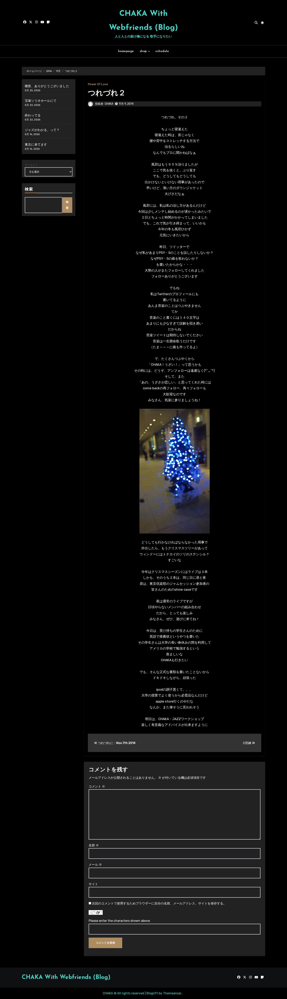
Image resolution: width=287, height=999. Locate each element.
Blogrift (152, 993)
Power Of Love (98, 84)
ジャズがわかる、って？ (42, 130)
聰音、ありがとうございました (47, 86)
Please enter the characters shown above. (120, 921)
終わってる (33, 115)
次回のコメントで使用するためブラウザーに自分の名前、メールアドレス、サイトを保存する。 (159, 903)
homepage (126, 51)
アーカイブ (31, 165)
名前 (94, 845)
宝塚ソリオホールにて (40, 101)
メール (95, 864)
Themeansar (172, 993)
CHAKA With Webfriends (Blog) (66, 977)
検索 (29, 189)
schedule (162, 51)
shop (144, 51)
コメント (97, 786)
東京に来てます (36, 144)
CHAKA (109, 103)
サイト (93, 884)
